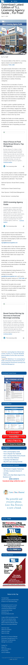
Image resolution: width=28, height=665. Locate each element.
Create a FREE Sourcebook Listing (9, 617)
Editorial (19, 352)
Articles (22, 355)
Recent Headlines (5, 355)
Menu (15, 1)
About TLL (3, 647)
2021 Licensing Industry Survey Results (14, 455)
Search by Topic (5, 627)
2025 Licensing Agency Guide (11, 451)
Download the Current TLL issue (9, 605)
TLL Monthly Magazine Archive (8, 606)
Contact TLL (4, 645)
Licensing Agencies (12, 352)
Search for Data (5, 633)
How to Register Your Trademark (12, 453)
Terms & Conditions (6, 649)
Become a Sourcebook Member (9, 624)
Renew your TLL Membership (8, 640)
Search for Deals (5, 631)
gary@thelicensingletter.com (9, 276)
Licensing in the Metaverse (10, 459)
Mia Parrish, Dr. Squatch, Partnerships (13, 469)
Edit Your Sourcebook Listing (8, 619)
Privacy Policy (4, 650)
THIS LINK (21, 278)
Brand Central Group (17, 360)
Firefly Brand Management (7, 364)
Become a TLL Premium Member (9, 636)
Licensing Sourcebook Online (8, 608)
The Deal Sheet (5, 598)
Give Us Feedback (5, 652)
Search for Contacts (6, 629)
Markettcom (11, 359)
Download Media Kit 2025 (7, 613)
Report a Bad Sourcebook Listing (9, 622)
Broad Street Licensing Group (18, 362)
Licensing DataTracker (6, 610)
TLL (12, 353)
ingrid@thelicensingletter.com (9, 242)
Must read (17, 355)
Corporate (15, 353)
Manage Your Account (6, 642)
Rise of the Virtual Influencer (11, 457)
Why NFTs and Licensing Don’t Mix (12, 462)
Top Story (8, 353)
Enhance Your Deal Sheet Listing (9, 601)
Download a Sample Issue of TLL (9, 638)
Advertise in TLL (5, 612)
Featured (3, 357)
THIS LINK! (12, 65)
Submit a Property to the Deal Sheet (9, 599)
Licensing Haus (8, 360)
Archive (12, 355)
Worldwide (21, 353)
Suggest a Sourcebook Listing (8, 620)
